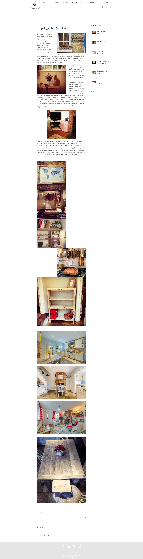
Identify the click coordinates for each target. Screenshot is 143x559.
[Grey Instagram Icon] (106, 7)
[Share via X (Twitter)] (41, 512)
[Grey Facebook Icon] (98, 7)
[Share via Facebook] (37, 512)
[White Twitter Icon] (69, 547)
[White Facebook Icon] (63, 547)
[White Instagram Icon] (74, 547)
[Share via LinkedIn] (45, 512)
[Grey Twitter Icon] (102, 7)
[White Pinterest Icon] (80, 547)
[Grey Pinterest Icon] (110, 7)
